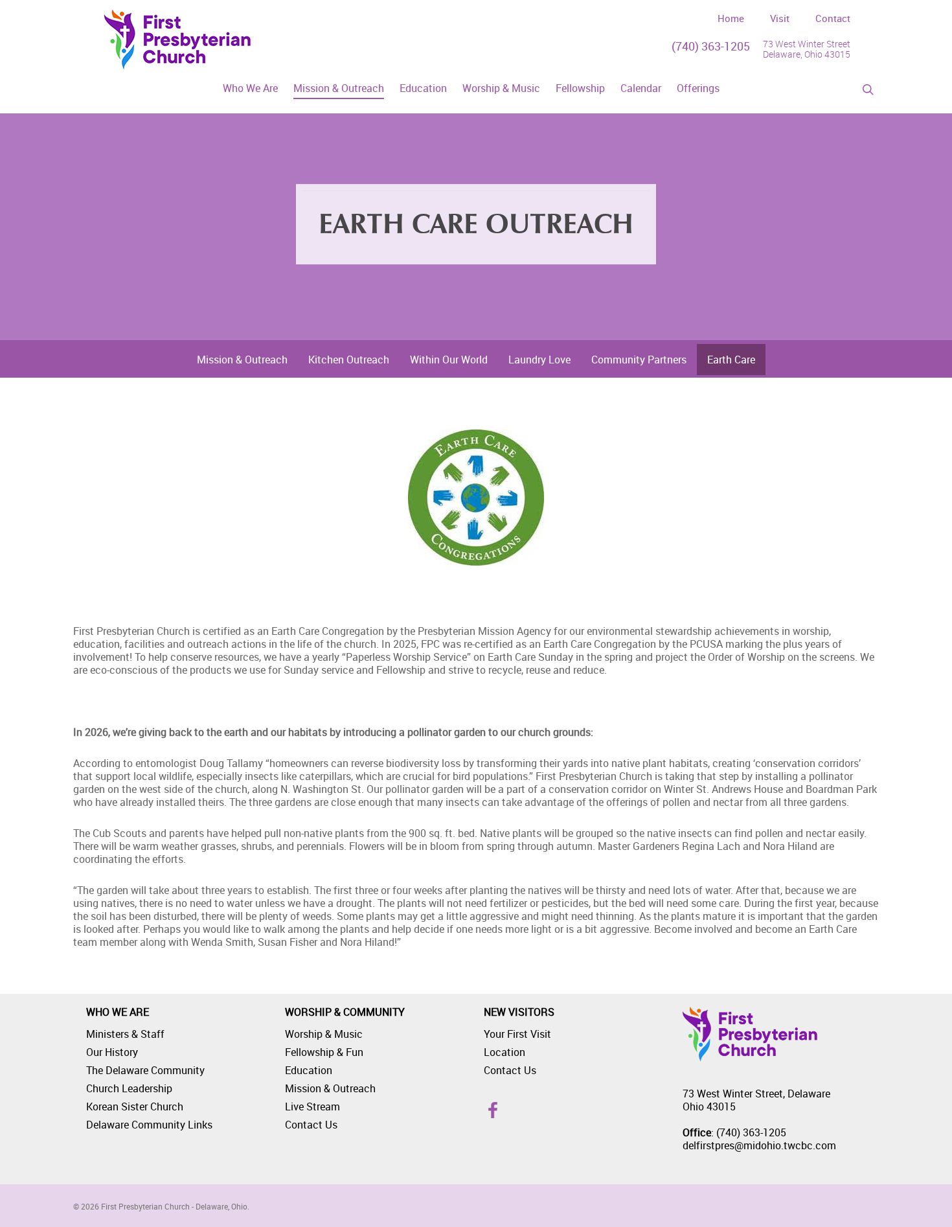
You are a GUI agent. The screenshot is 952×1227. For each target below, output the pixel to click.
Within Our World (449, 359)
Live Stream (312, 1106)
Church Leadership (129, 1088)
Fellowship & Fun (324, 1052)
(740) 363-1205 (711, 46)
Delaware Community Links (149, 1124)
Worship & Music (324, 1033)
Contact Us (311, 1124)
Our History (112, 1052)
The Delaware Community (145, 1070)
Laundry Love (539, 359)
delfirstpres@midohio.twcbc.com (759, 1145)
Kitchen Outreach (348, 359)
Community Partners (638, 359)
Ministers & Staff (125, 1033)
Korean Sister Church (134, 1106)
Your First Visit (517, 1033)
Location (504, 1052)
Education (308, 1070)
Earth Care (731, 359)
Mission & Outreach (242, 359)
